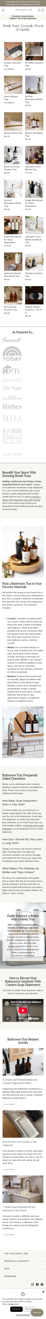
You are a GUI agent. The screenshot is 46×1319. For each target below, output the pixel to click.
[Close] (43, 1291)
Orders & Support (16, 1261)
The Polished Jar (16, 1254)
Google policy (13, 1304)
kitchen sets (14, 946)
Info (7, 1269)
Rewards (10, 1276)
